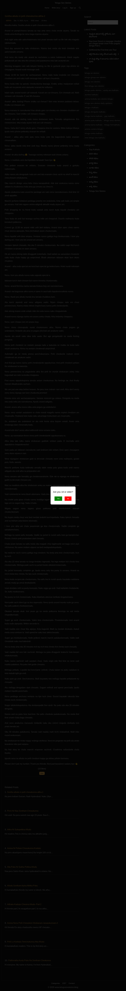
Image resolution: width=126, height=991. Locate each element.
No (68, 499)
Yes (58, 499)
